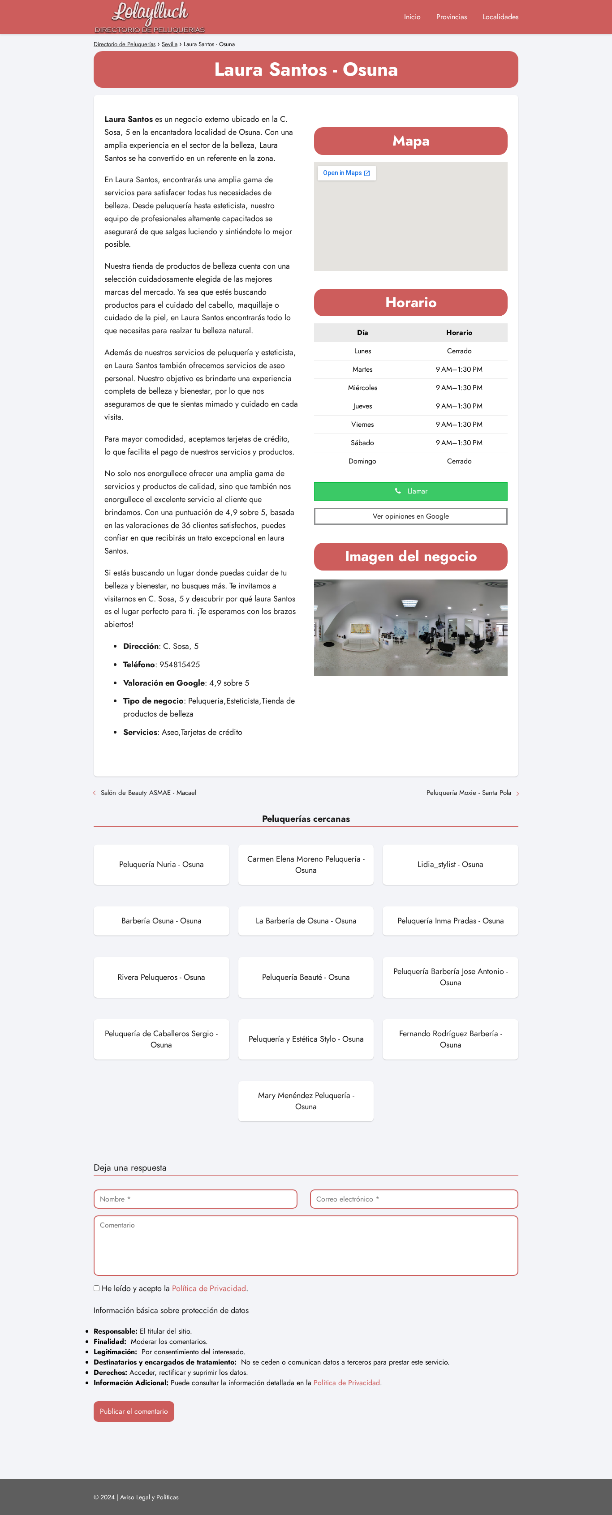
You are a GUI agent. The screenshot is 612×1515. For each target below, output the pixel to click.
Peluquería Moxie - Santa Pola (469, 793)
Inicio (412, 17)
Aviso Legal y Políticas (149, 1497)
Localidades (500, 17)
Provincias (451, 17)
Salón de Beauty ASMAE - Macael (148, 793)
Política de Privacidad (209, 1288)
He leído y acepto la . (173, 1288)
